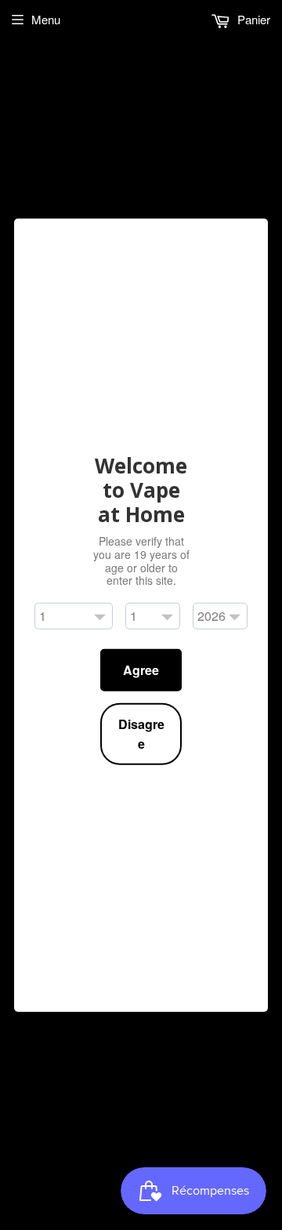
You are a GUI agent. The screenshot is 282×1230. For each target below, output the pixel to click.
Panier (252, 19)
